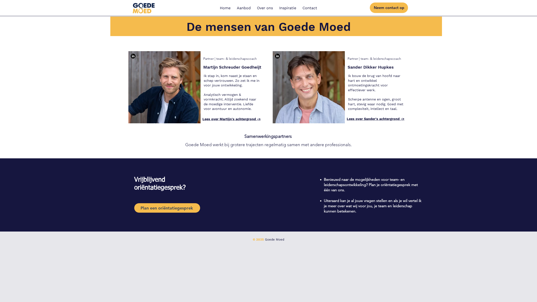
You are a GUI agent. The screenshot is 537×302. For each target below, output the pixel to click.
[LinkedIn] (133, 56)
